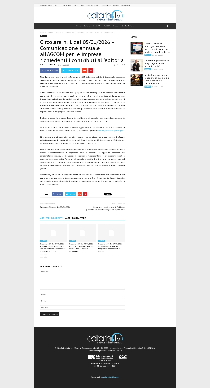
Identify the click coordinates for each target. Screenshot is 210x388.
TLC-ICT (107, 26)
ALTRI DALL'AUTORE (75, 218)
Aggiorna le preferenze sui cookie (105, 363)
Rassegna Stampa (93, 5)
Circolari (75, 5)
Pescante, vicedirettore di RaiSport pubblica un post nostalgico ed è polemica (105, 208)
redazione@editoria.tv (110, 377)
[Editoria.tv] (105, 15)
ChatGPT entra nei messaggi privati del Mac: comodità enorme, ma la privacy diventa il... (157, 47)
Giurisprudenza (106, 5)
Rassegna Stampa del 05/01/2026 (55, 207)
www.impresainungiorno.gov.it (110, 130)
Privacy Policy (125, 5)
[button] (167, 26)
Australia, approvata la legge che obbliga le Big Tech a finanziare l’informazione (156, 79)
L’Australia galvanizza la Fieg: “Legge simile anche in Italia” (156, 63)
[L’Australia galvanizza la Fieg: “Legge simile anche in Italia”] (137, 65)
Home (78, 26)
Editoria (87, 26)
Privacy (116, 26)
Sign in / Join (67, 5)
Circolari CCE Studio (49, 65)
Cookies (116, 5)
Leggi (82, 5)
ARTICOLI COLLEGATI (51, 218)
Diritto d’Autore (128, 26)
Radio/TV (96, 26)
